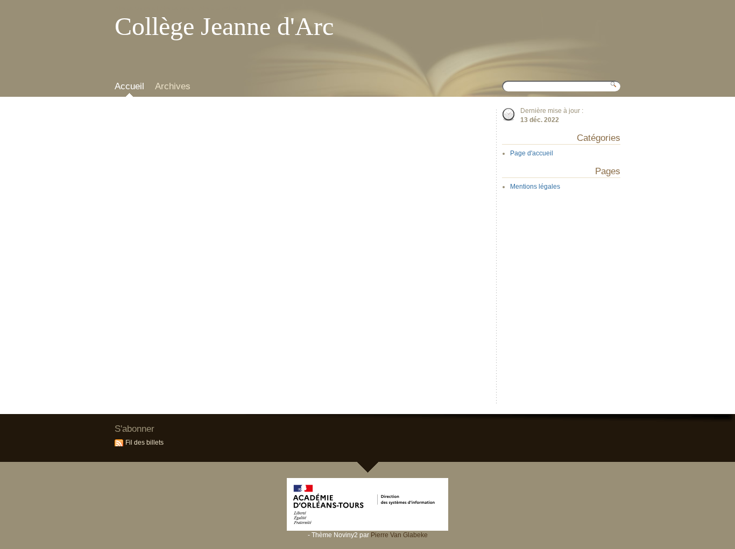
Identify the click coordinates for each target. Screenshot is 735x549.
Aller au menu (177, 8)
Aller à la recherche (222, 8)
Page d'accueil (531, 153)
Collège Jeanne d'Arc (224, 26)
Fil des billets (144, 442)
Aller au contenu (135, 8)
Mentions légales (535, 186)
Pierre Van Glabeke (399, 535)
